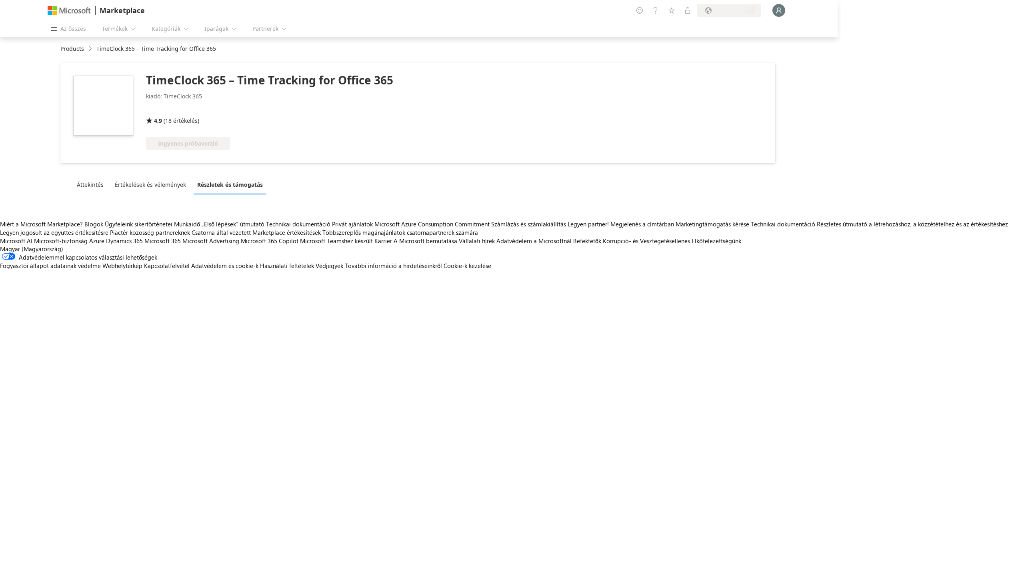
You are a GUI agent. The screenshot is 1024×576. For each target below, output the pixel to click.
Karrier (383, 241)
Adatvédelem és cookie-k (224, 266)
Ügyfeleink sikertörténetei (138, 224)
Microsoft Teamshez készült (336, 241)
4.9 (158, 120)
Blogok (93, 224)
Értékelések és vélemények (150, 184)
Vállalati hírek (477, 241)
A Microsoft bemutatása (425, 241)
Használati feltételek (287, 266)
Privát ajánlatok (352, 224)
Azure (96, 241)
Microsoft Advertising (210, 241)
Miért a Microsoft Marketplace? (41, 224)
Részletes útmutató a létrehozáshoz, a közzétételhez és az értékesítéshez (912, 224)
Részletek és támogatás (230, 184)
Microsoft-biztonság (61, 241)
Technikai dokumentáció (298, 224)
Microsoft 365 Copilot (269, 241)
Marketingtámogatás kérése (712, 224)
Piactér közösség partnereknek (150, 232)
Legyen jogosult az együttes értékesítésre (54, 232)
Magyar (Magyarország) (31, 249)
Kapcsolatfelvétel (167, 266)
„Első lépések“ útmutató (233, 224)
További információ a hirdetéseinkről (393, 266)
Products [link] (72, 48)
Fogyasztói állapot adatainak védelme (50, 266)
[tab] (92, 184)
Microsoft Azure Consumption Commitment (432, 224)
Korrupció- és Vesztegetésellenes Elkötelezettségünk (672, 241)
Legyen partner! (588, 224)
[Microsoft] (69, 10)
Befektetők (587, 241)
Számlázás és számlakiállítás (528, 224)
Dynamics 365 (124, 241)
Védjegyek (329, 266)
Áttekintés (90, 184)
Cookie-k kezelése (467, 266)
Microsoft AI (16, 241)
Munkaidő (187, 224)
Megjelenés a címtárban (642, 224)
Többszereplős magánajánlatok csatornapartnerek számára (400, 232)
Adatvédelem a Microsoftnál (534, 241)
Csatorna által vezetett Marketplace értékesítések (256, 232)
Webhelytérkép (122, 266)
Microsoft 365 (162, 241)
